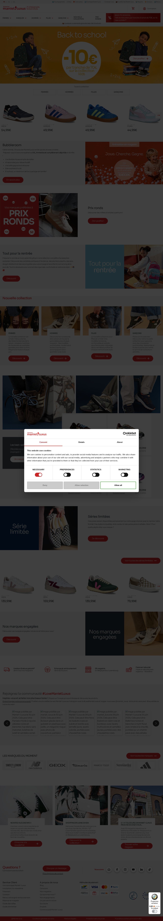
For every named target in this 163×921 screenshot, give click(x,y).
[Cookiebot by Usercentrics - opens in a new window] (125, 434)
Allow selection (81, 485)
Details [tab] (81, 442)
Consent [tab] (43, 442)
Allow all (118, 485)
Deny (45, 485)
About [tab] (120, 442)
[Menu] (158, 893)
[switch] (67, 475)
